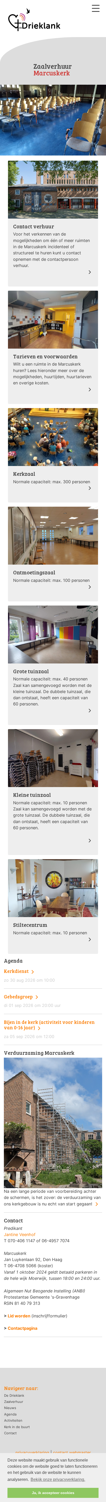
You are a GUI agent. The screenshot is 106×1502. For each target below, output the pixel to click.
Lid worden (19, 1315)
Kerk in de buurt (17, 1427)
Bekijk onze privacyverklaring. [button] (58, 1479)
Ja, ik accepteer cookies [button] (53, 1493)
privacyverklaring (32, 1452)
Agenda (10, 1414)
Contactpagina (22, 1328)
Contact (10, 1433)
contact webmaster (72, 1452)
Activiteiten (13, 1420)
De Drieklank (14, 1395)
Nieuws (10, 1408)
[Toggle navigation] (96, 8)
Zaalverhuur (13, 1402)
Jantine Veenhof (20, 1234)
